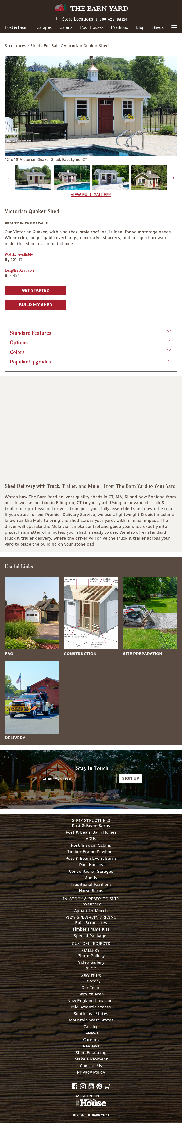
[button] (173, 178)
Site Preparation (142, 654)
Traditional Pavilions (91, 885)
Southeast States (91, 1014)
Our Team (91, 988)
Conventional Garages (91, 872)
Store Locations (78, 19)
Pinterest (99, 1086)
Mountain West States (91, 1020)
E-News (91, 1033)
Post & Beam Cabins (91, 846)
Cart (108, 1086)
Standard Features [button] (30, 333)
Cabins (65, 27)
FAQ (9, 654)
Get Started (36, 290)
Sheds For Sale (45, 46)
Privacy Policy (91, 1072)
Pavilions (119, 27)
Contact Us (91, 1066)
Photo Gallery (91, 956)
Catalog (91, 1027)
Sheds (158, 27)
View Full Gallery (91, 195)
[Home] (91, 7)
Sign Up (130, 778)
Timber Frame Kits (91, 929)
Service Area (91, 994)
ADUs (91, 839)
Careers (91, 1040)
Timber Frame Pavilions (91, 852)
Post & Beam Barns (91, 826)
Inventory (91, 904)
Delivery (15, 738)
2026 (80, 1115)
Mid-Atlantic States (91, 1007)
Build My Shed (35, 305)
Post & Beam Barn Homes (91, 833)
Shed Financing (91, 1053)
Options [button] (19, 343)
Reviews (91, 1046)
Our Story (91, 981)
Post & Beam (17, 27)
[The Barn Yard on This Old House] (91, 1105)
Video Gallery (91, 963)
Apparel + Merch (91, 911)
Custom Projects (91, 944)
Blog (140, 27)
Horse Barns (91, 891)
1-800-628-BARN (111, 19)
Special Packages (91, 936)
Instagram (83, 1086)
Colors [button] (17, 352)
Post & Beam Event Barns (91, 859)
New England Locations (91, 1001)
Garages (44, 27)
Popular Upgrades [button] (30, 362)
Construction (80, 654)
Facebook (74, 1086)
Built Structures (91, 923)
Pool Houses (91, 27)
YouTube (91, 1086)
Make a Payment (91, 1059)
